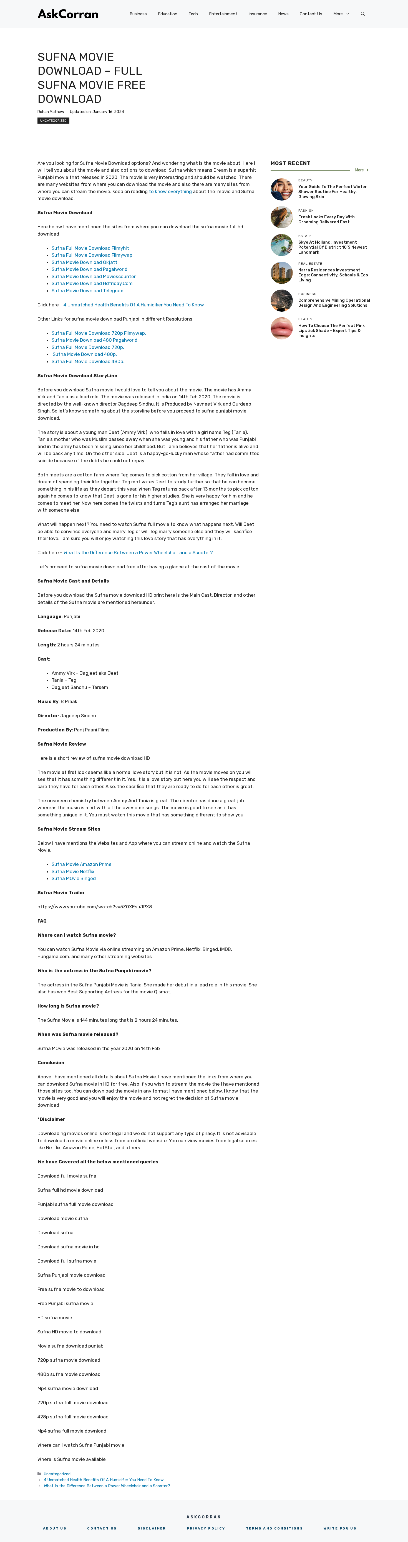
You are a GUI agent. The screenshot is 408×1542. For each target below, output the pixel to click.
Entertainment (223, 13)
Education (167, 13)
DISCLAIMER (152, 1528)
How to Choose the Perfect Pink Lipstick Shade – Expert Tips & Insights (331, 330)
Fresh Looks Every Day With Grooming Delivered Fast (326, 219)
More (338, 13)
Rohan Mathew (50, 111)
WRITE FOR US (340, 1528)
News (283, 13)
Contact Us (311, 13)
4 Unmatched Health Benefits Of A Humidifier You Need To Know (134, 305)
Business (138, 13)
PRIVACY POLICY (206, 1528)
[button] (363, 14)
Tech (193, 13)
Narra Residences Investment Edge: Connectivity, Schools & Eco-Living (334, 275)
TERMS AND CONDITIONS (274, 1528)
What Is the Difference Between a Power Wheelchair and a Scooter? (138, 552)
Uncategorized (53, 121)
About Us (55, 1528)
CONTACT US (102, 1528)
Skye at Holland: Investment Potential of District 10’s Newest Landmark (332, 247)
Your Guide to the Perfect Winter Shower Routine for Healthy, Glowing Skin (332, 191)
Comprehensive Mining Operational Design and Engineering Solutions (334, 303)
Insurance (257, 13)
